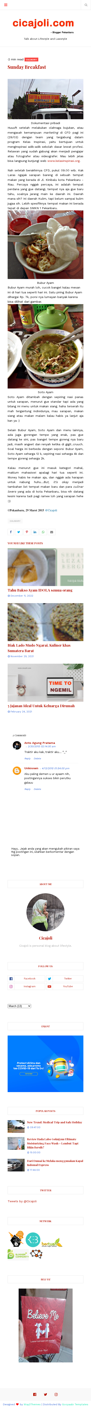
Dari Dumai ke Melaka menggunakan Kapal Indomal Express (55, 1163)
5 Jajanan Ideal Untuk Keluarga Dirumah (41, 705)
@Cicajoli (51, 510)
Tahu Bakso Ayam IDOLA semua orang (40, 590)
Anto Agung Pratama (39, 743)
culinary (15, 521)
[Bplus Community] (18, 1259)
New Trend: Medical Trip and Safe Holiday (54, 1122)
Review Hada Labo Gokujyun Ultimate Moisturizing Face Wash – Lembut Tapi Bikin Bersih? (52, 1143)
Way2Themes (32, 1404)
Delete (37, 758)
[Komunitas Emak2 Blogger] (33, 1246)
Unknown (31, 768)
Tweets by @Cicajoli (22, 1201)
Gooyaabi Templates (75, 1404)
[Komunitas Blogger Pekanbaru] (52, 1246)
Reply (27, 758)
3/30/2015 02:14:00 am (41, 746)
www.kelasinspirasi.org (63, 160)
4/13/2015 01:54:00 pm (55, 768)
